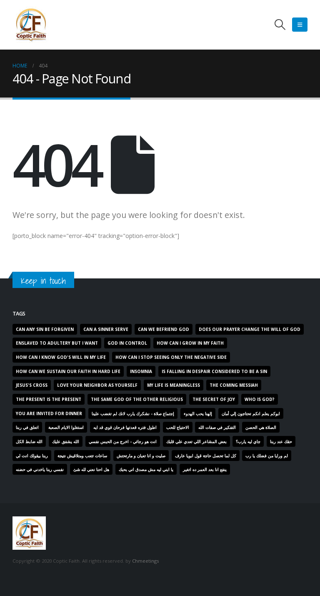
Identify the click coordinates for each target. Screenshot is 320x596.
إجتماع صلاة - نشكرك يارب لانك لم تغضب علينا (133, 413)
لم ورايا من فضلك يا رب (266, 455)
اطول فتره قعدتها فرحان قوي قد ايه (125, 427)
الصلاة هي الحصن (260, 427)
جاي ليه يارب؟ (248, 441)
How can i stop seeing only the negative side (171, 357)
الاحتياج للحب (177, 427)
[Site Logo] (30, 24)
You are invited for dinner (49, 413)
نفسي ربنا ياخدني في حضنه (40, 469)
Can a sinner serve (105, 329)
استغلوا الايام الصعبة (66, 427)
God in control (127, 343)
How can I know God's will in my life (61, 357)
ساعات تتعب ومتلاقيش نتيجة (82, 455)
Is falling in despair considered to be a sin (214, 371)
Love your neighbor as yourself (97, 385)
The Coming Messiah (234, 385)
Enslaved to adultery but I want (57, 343)
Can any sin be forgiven (45, 329)
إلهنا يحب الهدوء (198, 413)
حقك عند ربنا (281, 441)
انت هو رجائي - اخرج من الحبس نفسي (123, 441)
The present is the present (48, 399)
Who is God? (260, 399)
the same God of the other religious (137, 399)
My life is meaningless (173, 385)
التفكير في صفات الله (217, 427)
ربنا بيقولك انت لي (32, 455)
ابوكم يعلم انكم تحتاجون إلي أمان (251, 413)
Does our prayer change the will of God (249, 329)
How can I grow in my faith (190, 343)
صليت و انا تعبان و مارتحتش (141, 455)
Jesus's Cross (32, 385)
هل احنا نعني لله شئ (91, 469)
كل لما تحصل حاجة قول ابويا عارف (205, 455)
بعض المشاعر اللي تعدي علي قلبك (196, 441)
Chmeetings (145, 561)
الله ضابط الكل (29, 441)
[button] (280, 24)
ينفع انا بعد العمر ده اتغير (205, 469)
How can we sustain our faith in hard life (68, 371)
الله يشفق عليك (65, 441)
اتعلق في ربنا (27, 427)
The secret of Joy (213, 399)
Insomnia (141, 371)
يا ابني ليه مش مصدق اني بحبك (146, 469)
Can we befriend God (163, 329)
